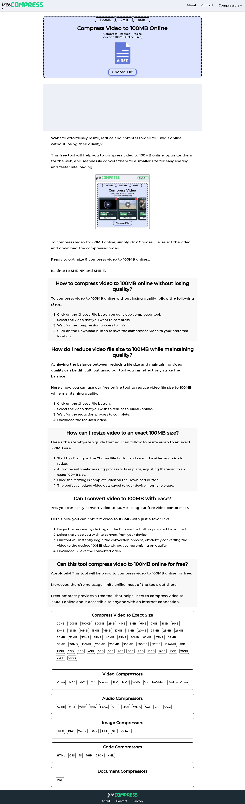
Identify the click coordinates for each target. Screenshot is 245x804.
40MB (110, 637)
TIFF (105, 731)
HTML (61, 755)
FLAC (104, 706)
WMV (136, 682)
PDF (60, 779)
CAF (157, 706)
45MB (122, 637)
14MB (84, 630)
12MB (72, 630)
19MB (130, 630)
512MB (156, 644)
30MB (61, 637)
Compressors (229, 5)
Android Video (178, 682)
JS (80, 755)
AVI (93, 682)
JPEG (60, 731)
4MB (122, 623)
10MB (60, 630)
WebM (103, 682)
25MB (167, 630)
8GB (131, 651)
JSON (100, 755)
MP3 (72, 706)
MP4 (72, 682)
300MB (128, 644)
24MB (155, 630)
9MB (175, 623)
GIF (114, 731)
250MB (114, 644)
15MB (95, 630)
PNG (71, 731)
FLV (115, 682)
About (191, 5)
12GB (162, 651)
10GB (151, 651)
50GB (72, 658)
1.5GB (60, 651)
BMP (94, 731)
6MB (143, 623)
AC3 (147, 706)
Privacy (138, 801)
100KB (72, 623)
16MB (107, 630)
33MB (85, 637)
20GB (184, 651)
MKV (125, 682)
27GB (60, 658)
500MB (143, 644)
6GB (111, 651)
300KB (86, 623)
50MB (135, 637)
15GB (173, 651)
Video (61, 682)
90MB (73, 644)
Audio (61, 706)
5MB (133, 623)
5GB (101, 651)
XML (111, 755)
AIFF (115, 706)
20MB (142, 630)
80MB (61, 644)
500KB (105, 20)
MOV (83, 682)
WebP (82, 731)
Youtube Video (154, 682)
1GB (182, 644)
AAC (93, 706)
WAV (82, 706)
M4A (125, 706)
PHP (89, 755)
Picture (125, 731)
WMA (137, 706)
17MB (118, 630)
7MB (154, 623)
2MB (124, 20)
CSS (72, 755)
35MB (98, 637)
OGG (167, 706)
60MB (147, 637)
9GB (141, 651)
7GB (121, 651)
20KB (60, 623)
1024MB (170, 644)
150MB (86, 644)
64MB (172, 637)
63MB (160, 637)
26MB (179, 630)
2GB (71, 651)
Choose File (122, 72)
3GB (81, 651)
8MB (141, 20)
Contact (207, 5)
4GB (91, 651)
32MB (73, 637)
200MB (100, 644)
